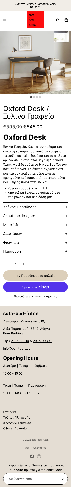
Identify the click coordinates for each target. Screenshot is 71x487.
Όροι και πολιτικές (35, 447)
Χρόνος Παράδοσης (19, 207)
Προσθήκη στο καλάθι (37, 275)
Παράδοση (12, 251)
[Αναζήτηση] (57, 20)
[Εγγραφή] (62, 479)
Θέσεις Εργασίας (16, 428)
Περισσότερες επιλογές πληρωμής (35, 296)
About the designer (19, 216)
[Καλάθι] (66, 20)
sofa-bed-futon (40, 439)
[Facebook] (32, 456)
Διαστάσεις (12, 233)
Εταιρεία (9, 412)
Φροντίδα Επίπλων (17, 423)
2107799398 (42, 341)
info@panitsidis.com (18, 348)
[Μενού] (4, 20)
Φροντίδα (11, 242)
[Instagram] (39, 456)
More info (11, 225)
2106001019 (20, 341)
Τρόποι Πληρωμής (16, 417)
